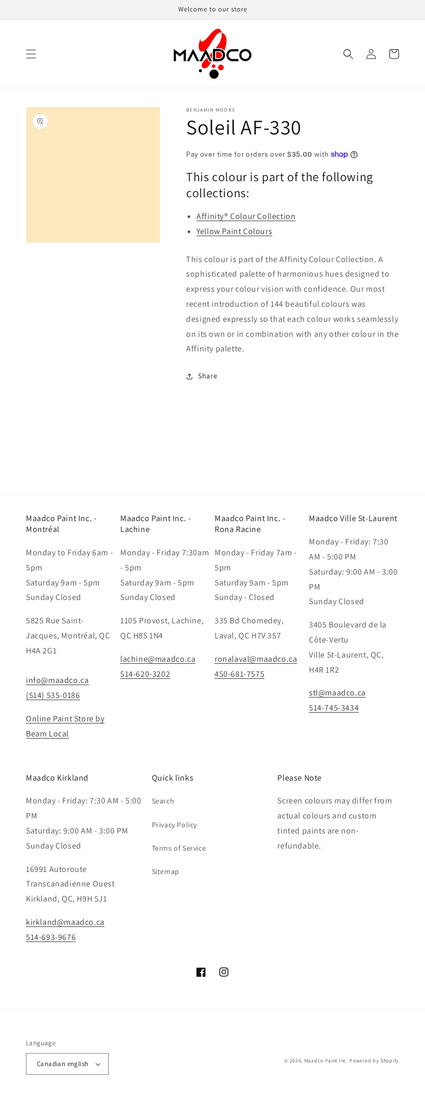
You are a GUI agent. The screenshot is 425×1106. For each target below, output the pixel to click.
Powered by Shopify (374, 1060)
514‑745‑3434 (334, 707)
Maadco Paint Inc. (326, 1060)
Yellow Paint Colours (234, 231)
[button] (31, 54)
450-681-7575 (239, 673)
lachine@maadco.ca (157, 658)
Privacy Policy (174, 824)
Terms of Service (179, 848)
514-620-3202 (145, 673)
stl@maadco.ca (337, 692)
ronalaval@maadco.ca (256, 658)
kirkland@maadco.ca (65, 922)
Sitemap (165, 871)
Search (163, 800)
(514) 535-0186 (53, 695)
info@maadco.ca (57, 680)
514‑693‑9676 (51, 937)
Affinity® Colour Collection (245, 216)
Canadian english (62, 1063)
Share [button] (207, 375)
